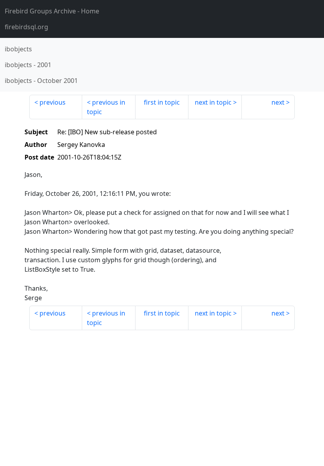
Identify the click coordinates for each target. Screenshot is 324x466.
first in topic (162, 102)
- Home (52, 11)
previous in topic (106, 107)
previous (53, 102)
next (277, 102)
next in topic (213, 102)
